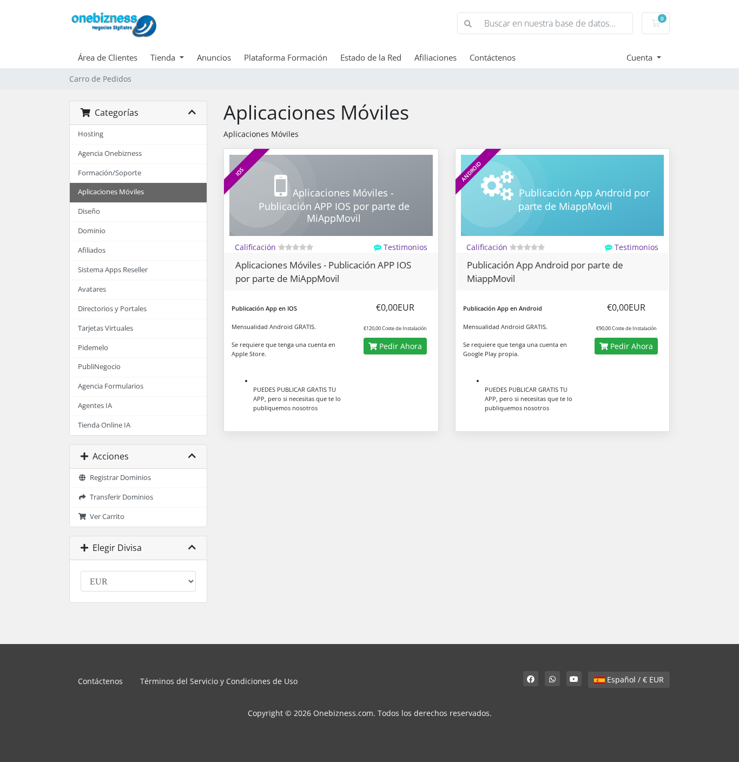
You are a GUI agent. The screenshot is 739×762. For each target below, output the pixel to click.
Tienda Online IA (104, 425)
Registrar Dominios (119, 477)
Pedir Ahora (399, 346)
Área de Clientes (107, 57)
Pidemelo (93, 347)
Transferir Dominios (120, 497)
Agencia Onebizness (110, 153)
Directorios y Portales (112, 308)
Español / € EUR (634, 679)
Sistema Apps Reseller (113, 269)
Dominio (91, 230)
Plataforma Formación (285, 57)
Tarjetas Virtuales (105, 328)
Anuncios (214, 57)
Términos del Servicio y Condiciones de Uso (219, 681)
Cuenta (640, 57)
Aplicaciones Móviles (111, 191)
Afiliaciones (435, 57)
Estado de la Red (370, 57)
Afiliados (91, 250)
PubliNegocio (99, 366)
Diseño (89, 211)
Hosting (90, 134)
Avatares (92, 289)
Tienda (163, 57)
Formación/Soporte (109, 173)
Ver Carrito (105, 516)
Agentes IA (95, 405)
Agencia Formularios (110, 386)
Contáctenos (493, 57)
